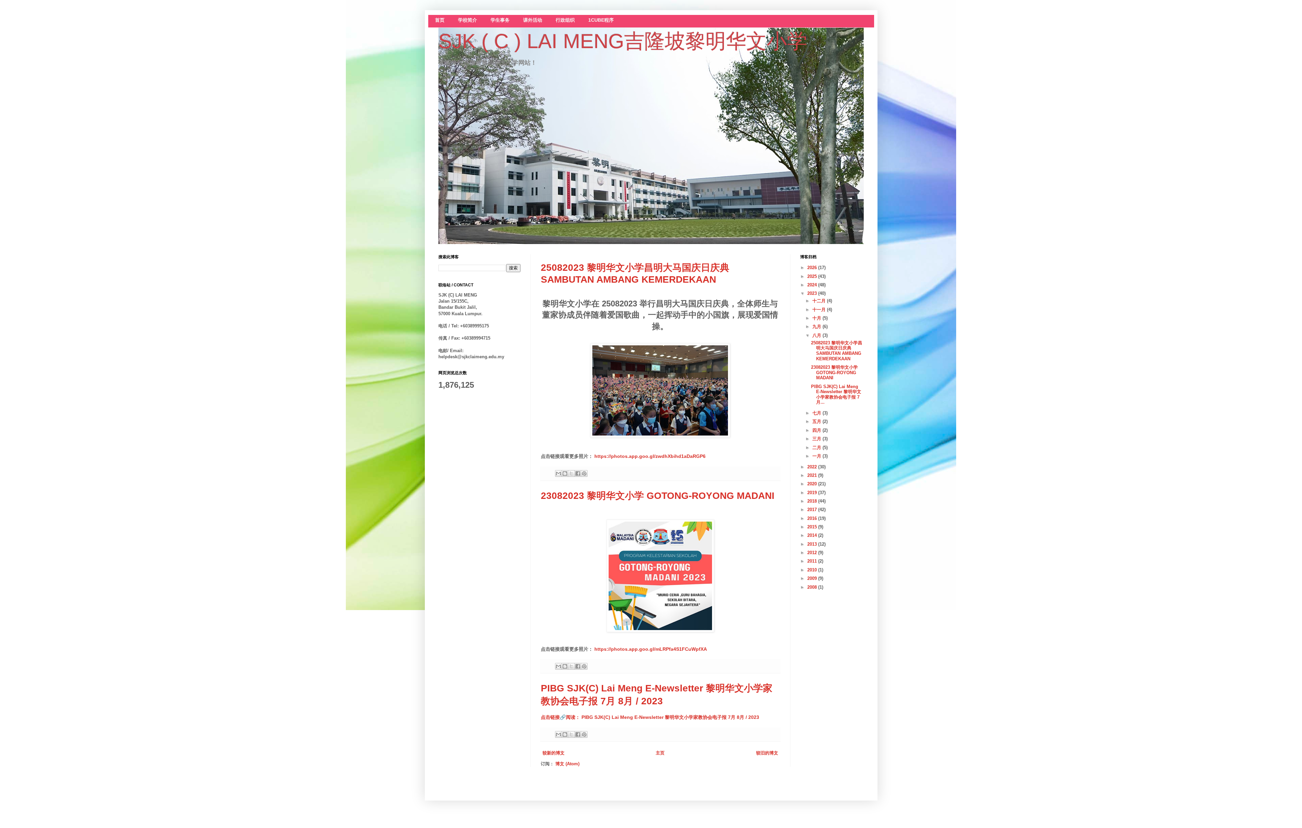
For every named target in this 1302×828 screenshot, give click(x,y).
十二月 (819, 300)
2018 (812, 501)
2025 (812, 276)
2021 (812, 475)
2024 (812, 284)
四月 (817, 430)
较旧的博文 (767, 752)
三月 (817, 438)
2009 (812, 578)
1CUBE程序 (601, 20)
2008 (812, 587)
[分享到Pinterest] (584, 473)
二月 (817, 447)
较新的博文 (553, 752)
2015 (812, 526)
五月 (817, 421)
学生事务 (500, 20)
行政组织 (565, 20)
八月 (817, 335)
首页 (440, 20)
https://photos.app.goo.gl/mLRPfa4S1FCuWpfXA (650, 649)
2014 (812, 535)
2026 (812, 267)
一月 (817, 456)
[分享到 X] (571, 473)
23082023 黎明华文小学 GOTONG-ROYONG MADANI (657, 495)
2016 (812, 518)
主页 (660, 752)
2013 (812, 544)
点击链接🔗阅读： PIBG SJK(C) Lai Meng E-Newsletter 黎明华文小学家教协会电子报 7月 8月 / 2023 (650, 717)
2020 (812, 483)
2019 (812, 492)
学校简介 (467, 20)
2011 (812, 561)
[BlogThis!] (564, 473)
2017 (812, 509)
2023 (812, 293)
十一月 (819, 309)
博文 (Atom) (567, 763)
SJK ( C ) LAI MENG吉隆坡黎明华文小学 (622, 41)
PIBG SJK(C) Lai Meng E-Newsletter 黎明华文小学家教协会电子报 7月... (836, 394)
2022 (812, 466)
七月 (817, 413)
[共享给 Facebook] (577, 473)
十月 (817, 318)
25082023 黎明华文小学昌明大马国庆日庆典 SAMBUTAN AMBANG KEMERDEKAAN (836, 350)
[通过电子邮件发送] (558, 473)
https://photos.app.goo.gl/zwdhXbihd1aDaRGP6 (650, 456)
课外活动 (532, 20)
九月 (817, 326)
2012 (812, 552)
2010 (812, 569)
